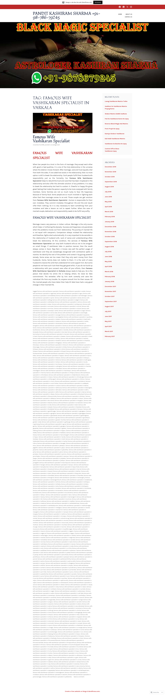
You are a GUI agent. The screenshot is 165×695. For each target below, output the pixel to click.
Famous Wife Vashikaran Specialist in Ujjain (65, 657)
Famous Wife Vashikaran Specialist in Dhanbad (69, 394)
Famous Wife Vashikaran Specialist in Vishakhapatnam (72, 670)
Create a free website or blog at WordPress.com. (82, 691)
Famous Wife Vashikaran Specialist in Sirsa (66, 619)
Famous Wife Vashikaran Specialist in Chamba (77, 366)
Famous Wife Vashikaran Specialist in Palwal (57, 552)
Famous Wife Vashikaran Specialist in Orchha (58, 548)
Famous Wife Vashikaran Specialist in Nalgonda (60, 537)
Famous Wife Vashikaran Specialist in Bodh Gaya (76, 360)
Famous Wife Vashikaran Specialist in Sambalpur (71, 595)
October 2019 (110, 177)
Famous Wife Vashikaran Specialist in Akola (68, 298)
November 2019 (110, 172)
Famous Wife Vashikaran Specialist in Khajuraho (66, 473)
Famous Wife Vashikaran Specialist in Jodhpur (51, 460)
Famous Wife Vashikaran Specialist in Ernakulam (68, 403)
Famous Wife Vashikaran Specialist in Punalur (63, 574)
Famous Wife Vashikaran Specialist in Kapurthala (64, 467)
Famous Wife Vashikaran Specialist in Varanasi (65, 664)
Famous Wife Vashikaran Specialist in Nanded (61, 540)
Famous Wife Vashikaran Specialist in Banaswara (48, 323)
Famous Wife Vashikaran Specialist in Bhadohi (47, 340)
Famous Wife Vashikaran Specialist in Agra (69, 293)
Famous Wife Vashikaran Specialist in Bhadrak (75, 340)
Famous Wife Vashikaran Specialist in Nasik (59, 542)
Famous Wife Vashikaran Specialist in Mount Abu (54, 522)
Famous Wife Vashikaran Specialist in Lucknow (57, 499)
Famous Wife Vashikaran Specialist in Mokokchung (53, 518)
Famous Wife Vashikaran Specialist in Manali (76, 507)
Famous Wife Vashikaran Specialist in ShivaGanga (67, 612)
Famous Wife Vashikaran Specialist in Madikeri (61, 501)
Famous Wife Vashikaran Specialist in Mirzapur (52, 516)
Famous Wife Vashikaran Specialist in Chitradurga (68, 377)
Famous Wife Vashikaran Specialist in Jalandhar (53, 450)
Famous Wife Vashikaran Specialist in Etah (65, 405)
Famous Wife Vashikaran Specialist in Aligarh (66, 300)
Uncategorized (55, 145)
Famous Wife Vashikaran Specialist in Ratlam (51, 585)
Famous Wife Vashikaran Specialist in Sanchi (70, 597)
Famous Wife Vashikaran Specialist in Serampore (68, 608)
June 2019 (108, 197)
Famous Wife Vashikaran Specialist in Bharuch (54, 345)
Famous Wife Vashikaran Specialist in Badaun (47, 319)
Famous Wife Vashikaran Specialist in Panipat (55, 557)
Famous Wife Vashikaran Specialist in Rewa (46, 587)
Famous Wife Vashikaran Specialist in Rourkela (71, 589)
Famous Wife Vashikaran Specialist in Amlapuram (67, 304)
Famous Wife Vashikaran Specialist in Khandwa (69, 475)
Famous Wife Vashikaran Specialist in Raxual (78, 585)
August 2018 (109, 246)
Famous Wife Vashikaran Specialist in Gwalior (53, 428)
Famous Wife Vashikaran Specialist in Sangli (69, 600)
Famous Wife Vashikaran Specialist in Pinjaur (59, 565)
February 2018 (110, 276)
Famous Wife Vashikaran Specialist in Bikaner (47, 358)
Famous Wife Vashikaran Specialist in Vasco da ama (69, 666)
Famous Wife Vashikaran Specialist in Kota (46, 486)
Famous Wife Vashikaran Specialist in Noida (60, 546)
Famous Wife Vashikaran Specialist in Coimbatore (70, 381)
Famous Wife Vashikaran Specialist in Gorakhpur (75, 417)
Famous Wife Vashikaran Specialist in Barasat (51, 328)
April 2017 (108, 326)
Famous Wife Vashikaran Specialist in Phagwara (60, 563)
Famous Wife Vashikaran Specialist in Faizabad (67, 407)
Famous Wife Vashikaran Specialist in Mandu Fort (48, 510)
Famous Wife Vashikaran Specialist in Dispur (69, 398)
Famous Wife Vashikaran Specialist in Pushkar (53, 578)
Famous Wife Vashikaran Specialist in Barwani (55, 334)
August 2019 (109, 187)
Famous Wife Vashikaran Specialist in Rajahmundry (52, 580)
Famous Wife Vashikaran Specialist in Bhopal (52, 351)
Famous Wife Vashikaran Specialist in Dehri (75, 390)
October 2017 (109, 296)
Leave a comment (79, 677)
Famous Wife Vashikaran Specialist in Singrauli (68, 617)
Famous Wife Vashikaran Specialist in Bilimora (47, 360)
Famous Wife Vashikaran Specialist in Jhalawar (52, 458)
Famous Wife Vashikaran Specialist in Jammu (52, 454)
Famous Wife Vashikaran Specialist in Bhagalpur (47, 343)
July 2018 (108, 251)
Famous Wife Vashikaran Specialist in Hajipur (52, 430)
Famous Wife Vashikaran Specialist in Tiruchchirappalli (63, 644)
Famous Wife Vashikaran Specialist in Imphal (53, 441)
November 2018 (110, 231)
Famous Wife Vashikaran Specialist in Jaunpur (55, 456)
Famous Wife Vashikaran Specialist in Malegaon (47, 507)
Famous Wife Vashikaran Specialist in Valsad (67, 662)
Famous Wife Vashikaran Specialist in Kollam (74, 484)
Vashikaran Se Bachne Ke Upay (116, 144)
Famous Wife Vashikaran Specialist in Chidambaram (64, 375)
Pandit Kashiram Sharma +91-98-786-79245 (66, 15)
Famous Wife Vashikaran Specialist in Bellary (46, 338)
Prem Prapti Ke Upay (112, 129)
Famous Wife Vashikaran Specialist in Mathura (52, 514)
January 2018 (109, 281)
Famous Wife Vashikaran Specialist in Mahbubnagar (75, 505)
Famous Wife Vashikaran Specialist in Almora (68, 302)
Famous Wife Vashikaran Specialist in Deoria (72, 392)
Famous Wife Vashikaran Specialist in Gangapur (71, 411)
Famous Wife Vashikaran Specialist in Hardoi (52, 437)
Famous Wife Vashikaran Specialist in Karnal (67, 469)
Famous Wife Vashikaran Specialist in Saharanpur (70, 591)
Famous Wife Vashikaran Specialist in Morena (54, 520)
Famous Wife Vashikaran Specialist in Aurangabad (48, 317)
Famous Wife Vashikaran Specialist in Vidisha (69, 668)
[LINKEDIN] (123, 7)
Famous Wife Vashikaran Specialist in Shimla (67, 610)
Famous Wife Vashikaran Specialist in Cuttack (47, 385)
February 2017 (110, 336)
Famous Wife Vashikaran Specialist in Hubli (52, 439)
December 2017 (110, 286)
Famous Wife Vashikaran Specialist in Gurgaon (52, 426)
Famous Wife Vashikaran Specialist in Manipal (54, 512)
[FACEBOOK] (120, 7)
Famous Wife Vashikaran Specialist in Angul (72, 310)
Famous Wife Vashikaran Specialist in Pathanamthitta (54, 559)
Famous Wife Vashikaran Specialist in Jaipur (52, 447)
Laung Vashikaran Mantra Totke (116, 101)
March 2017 (109, 331)
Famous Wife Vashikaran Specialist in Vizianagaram (48, 672)
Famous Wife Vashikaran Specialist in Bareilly (54, 330)
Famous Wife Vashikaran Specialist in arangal (47, 315)
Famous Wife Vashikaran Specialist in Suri (70, 632)
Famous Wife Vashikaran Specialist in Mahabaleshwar (63, 503)
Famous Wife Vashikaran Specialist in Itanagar (51, 443)
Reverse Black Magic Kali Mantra (116, 124)
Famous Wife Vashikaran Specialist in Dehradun (47, 390)
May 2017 (108, 321)
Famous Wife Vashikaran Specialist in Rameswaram (52, 582)
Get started (98, 2)
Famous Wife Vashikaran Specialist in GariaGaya (71, 413)
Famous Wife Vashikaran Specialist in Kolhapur (75, 482)
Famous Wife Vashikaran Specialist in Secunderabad (68, 606)
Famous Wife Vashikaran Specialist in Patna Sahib (60, 561)
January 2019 (109, 222)
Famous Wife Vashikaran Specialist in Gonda (46, 417)
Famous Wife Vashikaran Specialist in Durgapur (69, 400)
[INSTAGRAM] (131, 7)
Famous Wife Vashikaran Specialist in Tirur (66, 649)
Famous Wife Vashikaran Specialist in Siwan (68, 621)
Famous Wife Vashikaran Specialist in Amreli (67, 306)
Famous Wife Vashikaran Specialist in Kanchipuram (55, 462)
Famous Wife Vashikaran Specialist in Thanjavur (70, 636)
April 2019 (108, 207)
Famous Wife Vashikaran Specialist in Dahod (74, 385)
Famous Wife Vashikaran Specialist (51, 139)
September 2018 (111, 241)
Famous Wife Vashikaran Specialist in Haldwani (51, 432)
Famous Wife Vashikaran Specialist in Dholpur (71, 396)
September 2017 (111, 301)
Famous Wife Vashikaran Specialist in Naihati (62, 535)
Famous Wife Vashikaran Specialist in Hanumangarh (53, 435)
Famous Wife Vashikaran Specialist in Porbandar (61, 569)
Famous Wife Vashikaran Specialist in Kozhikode (76, 488)
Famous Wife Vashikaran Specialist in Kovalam (47, 488)
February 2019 (110, 216)
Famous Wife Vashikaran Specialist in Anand (67, 308)
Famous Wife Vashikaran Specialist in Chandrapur (56, 370)
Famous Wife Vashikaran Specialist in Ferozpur (69, 409)
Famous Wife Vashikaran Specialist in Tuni (66, 653)
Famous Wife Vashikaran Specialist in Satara (67, 604)
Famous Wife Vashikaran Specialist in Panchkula (53, 554)
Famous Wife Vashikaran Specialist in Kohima (46, 482)
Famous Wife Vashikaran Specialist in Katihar (67, 471)
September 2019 (111, 182)
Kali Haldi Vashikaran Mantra (115, 139)
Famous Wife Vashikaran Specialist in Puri (57, 576)
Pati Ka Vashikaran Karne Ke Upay (117, 119)
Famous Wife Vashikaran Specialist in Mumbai (53, 525)
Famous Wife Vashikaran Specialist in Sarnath (68, 602)
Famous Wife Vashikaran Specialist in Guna (53, 424)
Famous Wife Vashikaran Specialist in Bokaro (46, 362)
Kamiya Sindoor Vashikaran (114, 134)
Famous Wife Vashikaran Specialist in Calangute (47, 366)
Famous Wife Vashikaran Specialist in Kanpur (59, 465)
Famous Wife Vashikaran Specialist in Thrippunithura (60, 642)
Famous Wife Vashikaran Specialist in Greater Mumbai (49, 420)
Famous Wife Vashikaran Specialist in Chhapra (60, 373)
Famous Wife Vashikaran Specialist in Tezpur (66, 634)
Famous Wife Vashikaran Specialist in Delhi (46, 392)
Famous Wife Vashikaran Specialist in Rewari (72, 587)
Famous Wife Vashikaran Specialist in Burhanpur (48, 364)
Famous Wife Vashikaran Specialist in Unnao (68, 659)
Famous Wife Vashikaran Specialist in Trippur (66, 651)
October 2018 (110, 236)
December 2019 (110, 167)
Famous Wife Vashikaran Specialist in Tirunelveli (68, 647)
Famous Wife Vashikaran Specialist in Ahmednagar (71, 295)
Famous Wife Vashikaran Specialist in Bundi (74, 362)
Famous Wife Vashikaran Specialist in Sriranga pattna (70, 627)
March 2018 (109, 271)
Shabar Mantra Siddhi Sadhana (116, 114)
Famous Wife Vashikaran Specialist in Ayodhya (78, 317)
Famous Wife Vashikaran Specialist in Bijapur (50, 355)
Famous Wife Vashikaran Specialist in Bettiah (74, 338)
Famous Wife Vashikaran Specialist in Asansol (75, 315)
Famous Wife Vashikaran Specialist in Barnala (53, 332)
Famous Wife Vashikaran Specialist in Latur (59, 495)
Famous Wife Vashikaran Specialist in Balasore (47, 321)
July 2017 (108, 311)
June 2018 (108, 256)
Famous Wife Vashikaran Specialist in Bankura (54, 325)
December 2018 (110, 226)
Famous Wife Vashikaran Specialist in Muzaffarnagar (56, 529)
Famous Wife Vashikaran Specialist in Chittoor (71, 379)
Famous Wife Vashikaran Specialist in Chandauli (47, 368)
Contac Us (128, 17)
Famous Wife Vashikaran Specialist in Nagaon (60, 531)
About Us (129, 14)
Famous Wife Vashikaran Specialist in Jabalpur (51, 445)
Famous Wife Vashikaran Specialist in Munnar (52, 527)
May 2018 (108, 261)
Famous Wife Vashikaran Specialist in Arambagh (72, 313)
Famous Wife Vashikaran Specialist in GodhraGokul (73, 415)
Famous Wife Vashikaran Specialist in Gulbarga (56, 422)
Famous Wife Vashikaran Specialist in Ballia (75, 321)
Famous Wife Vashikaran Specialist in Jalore (50, 452)
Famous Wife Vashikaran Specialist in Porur (60, 572)
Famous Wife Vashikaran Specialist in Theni (70, 638)
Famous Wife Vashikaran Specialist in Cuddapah (73, 383)
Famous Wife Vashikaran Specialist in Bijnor (78, 355)
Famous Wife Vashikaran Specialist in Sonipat (68, 623)
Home (120, 14)
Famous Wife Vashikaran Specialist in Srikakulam (68, 625)
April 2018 (108, 266)
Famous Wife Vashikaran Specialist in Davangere (77, 388)
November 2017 (110, 291)
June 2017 (108, 316)
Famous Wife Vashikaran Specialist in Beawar (52, 336)
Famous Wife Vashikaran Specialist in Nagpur (61, 533)
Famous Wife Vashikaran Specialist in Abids (72, 291)
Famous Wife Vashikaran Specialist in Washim (53, 674)
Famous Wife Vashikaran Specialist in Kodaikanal (77, 480)
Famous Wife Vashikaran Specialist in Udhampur (68, 655)
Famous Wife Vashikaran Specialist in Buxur (76, 364)
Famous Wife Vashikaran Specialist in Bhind (52, 349)
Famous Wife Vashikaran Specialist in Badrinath (75, 319)
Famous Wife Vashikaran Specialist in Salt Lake (69, 593)
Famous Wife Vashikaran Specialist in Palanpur (61, 550)
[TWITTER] (127, 7)
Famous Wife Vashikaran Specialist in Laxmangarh (60, 497)
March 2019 (109, 211)
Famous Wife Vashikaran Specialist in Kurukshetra (57, 492)
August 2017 (109, 306)
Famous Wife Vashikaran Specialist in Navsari (62, 544)
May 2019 (108, 202)
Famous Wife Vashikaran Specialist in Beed (79, 336)
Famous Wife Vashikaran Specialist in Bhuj (56, 353)
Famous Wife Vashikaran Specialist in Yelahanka (57, 677)
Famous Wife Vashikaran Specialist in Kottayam (73, 486)
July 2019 (108, 192)
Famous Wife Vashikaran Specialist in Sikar (67, 614)
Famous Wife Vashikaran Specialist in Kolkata (47, 484)
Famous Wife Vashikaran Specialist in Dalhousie (47, 388)
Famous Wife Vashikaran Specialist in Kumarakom (48, 490)
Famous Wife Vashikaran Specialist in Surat (71, 629)
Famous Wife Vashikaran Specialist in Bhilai (53, 347)
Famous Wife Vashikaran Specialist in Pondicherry (61, 567)
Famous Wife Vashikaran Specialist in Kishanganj (70, 477)
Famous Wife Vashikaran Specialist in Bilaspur (75, 358)
